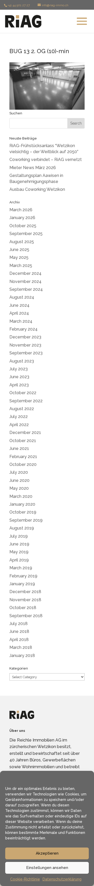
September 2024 (26, 289)
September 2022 (26, 400)
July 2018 (18, 623)
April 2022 (19, 424)
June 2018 (19, 631)
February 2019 (23, 575)
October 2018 (22, 607)
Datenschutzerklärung (62, 879)
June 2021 (19, 448)
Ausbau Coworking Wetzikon (37, 189)
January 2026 (22, 217)
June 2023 (19, 376)
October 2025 (22, 225)
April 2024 (19, 313)
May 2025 (18, 257)
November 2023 (25, 345)
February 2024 (23, 329)
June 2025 (19, 249)
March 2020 (20, 496)
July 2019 (18, 536)
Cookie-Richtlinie (25, 879)
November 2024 (25, 281)
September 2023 (26, 352)
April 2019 (19, 560)
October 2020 (23, 464)
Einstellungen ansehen (47, 867)
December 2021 (25, 432)
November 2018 (25, 599)
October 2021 (22, 440)
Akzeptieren (47, 853)
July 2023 (18, 368)
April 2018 (19, 639)
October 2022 (22, 392)
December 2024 (25, 273)
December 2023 (25, 337)
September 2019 (26, 520)
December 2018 (25, 591)
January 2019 (22, 583)
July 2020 (18, 472)
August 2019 (21, 528)
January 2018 (22, 655)
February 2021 (23, 456)
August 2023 (21, 361)
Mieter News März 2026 (32, 167)
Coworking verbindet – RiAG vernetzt (45, 159)
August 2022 (21, 408)
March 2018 (20, 647)
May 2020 (19, 488)
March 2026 (20, 209)
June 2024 (19, 305)
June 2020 (19, 480)
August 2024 (21, 297)
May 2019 (18, 551)
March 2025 (20, 265)
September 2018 (26, 615)
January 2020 (22, 504)
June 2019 (19, 544)
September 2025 (26, 233)
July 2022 (18, 416)
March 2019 (20, 567)
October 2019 (22, 512)
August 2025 (21, 241)
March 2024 (20, 321)
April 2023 (19, 384)
